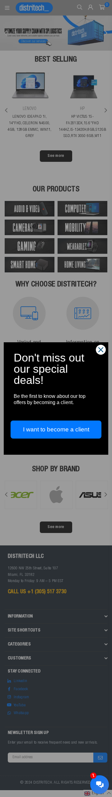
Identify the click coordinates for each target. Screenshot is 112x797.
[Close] (100, 349)
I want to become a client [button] (56, 429)
